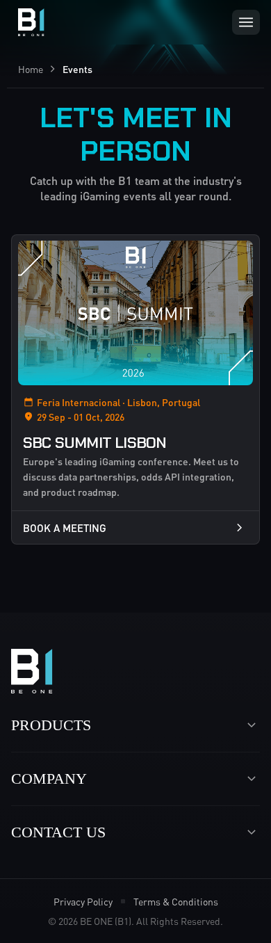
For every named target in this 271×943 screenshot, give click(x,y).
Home (30, 69)
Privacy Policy (83, 901)
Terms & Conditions (175, 901)
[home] (27, 22)
